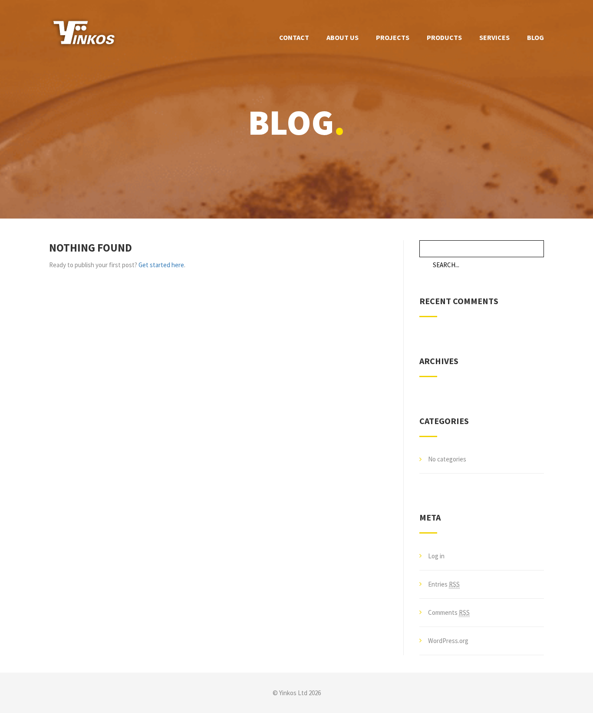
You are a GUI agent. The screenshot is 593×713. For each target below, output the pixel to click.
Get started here (161, 265)
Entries (444, 584)
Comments (449, 612)
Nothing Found (90, 248)
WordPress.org (448, 641)
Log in (436, 556)
